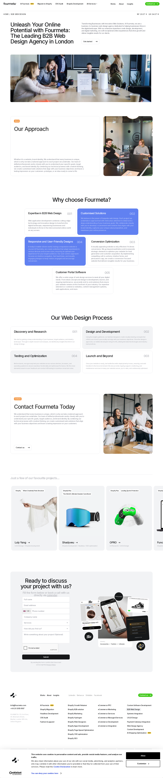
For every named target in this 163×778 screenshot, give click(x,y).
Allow (143, 756)
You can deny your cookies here (44, 773)
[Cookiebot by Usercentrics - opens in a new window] (15, 773)
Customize (141, 763)
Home (6, 14)
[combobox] (27, 611)
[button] (46, 623)
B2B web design (18, 14)
